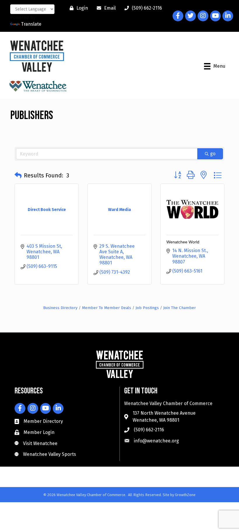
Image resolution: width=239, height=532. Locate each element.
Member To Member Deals (106, 307)
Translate (31, 24)
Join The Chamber (179, 307)
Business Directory (60, 307)
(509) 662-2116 (149, 429)
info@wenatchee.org (156, 441)
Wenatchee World (182, 242)
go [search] (212, 153)
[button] (18, 175)
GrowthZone (185, 495)
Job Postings (147, 307)
